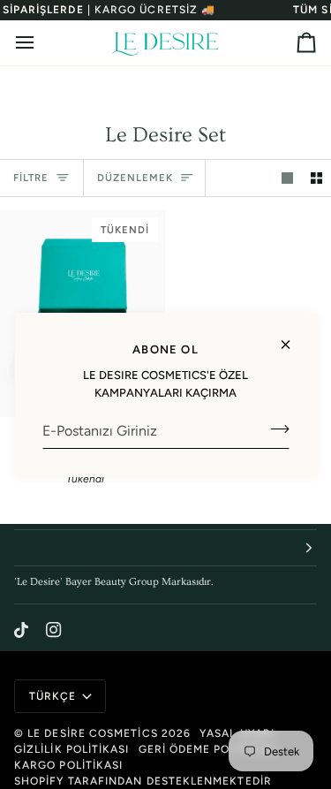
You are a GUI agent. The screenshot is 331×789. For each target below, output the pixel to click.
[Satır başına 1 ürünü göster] (287, 178)
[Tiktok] (21, 630)
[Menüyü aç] (40, 42)
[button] (165, 547)
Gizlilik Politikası (72, 749)
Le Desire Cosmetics (92, 733)
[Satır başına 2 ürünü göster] (316, 178)
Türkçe (52, 696)
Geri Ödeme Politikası (208, 749)
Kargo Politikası (68, 765)
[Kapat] (292, 337)
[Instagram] (54, 630)
